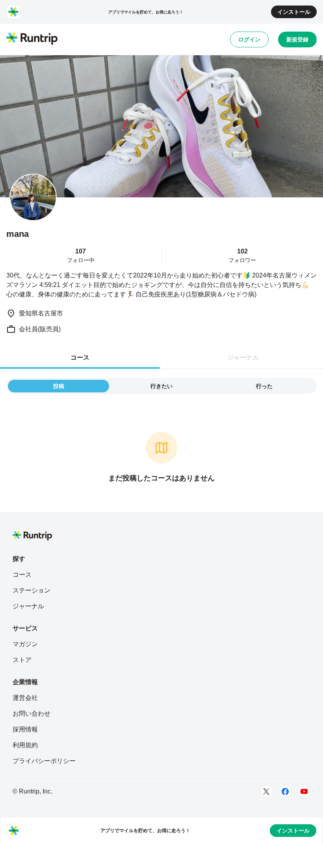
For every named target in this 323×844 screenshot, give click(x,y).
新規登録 (297, 39)
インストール (293, 12)
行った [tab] (264, 386)
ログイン (249, 39)
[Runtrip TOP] (32, 39)
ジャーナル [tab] (243, 357)
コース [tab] (80, 357)
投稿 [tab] (58, 386)
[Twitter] (266, 791)
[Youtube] (304, 791)
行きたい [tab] (161, 386)
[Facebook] (285, 791)
